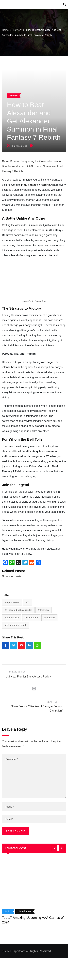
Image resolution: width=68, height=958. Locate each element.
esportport (49, 617)
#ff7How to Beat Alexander (18, 610)
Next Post (53, 702)
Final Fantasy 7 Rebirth (35, 184)
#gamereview (12, 617)
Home (5, 29)
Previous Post (18, 672)
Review (17, 29)
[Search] (64, 4)
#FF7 (28, 602)
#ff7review (43, 610)
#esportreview (12, 602)
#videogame (31, 617)
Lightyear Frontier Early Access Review (28, 676)
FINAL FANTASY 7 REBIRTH (16, 625)
